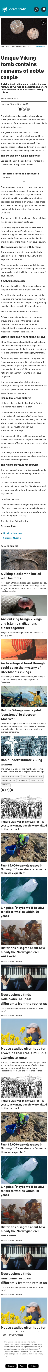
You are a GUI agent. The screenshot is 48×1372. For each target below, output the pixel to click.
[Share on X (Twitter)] (24, 109)
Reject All (11, 1366)
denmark (23, 781)
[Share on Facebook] (20, 109)
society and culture (32, 777)
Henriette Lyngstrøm (13, 533)
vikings (5, 785)
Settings (33, 1366)
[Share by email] (28, 109)
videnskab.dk (8, 781)
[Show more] (24, 182)
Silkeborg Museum (12, 538)
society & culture (10, 777)
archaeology (37, 781)
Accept (22, 1366)
